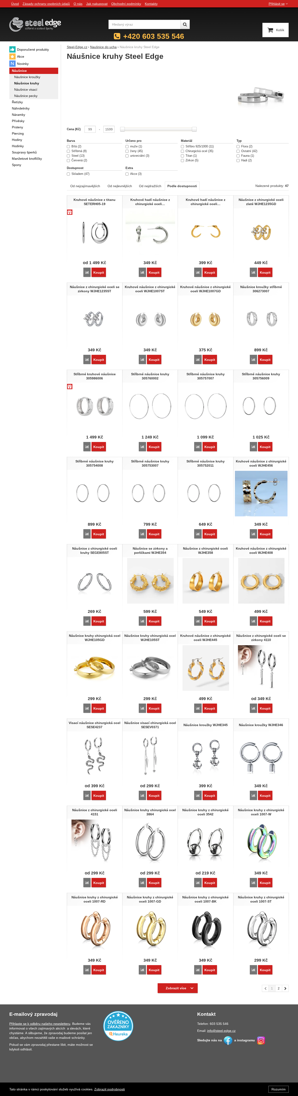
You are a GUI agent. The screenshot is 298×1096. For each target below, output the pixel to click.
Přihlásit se (277, 4)
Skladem (79, 174)
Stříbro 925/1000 (199, 146)
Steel (77, 155)
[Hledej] (185, 24)
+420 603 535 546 (153, 36)
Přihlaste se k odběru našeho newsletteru (39, 1024)
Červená (78, 160)
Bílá (75, 146)
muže (135, 146)
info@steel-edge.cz (221, 1031)
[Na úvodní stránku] (35, 24)
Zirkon (191, 160)
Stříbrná (78, 151)
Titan (191, 155)
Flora (246, 146)
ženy (136, 151)
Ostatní (248, 151)
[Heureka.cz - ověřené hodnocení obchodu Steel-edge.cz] (118, 1026)
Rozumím (278, 1089)
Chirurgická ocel (199, 151)
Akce (135, 174)
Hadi (246, 160)
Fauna (247, 155)
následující (285, 988)
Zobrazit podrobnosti (109, 1089)
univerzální (139, 155)
